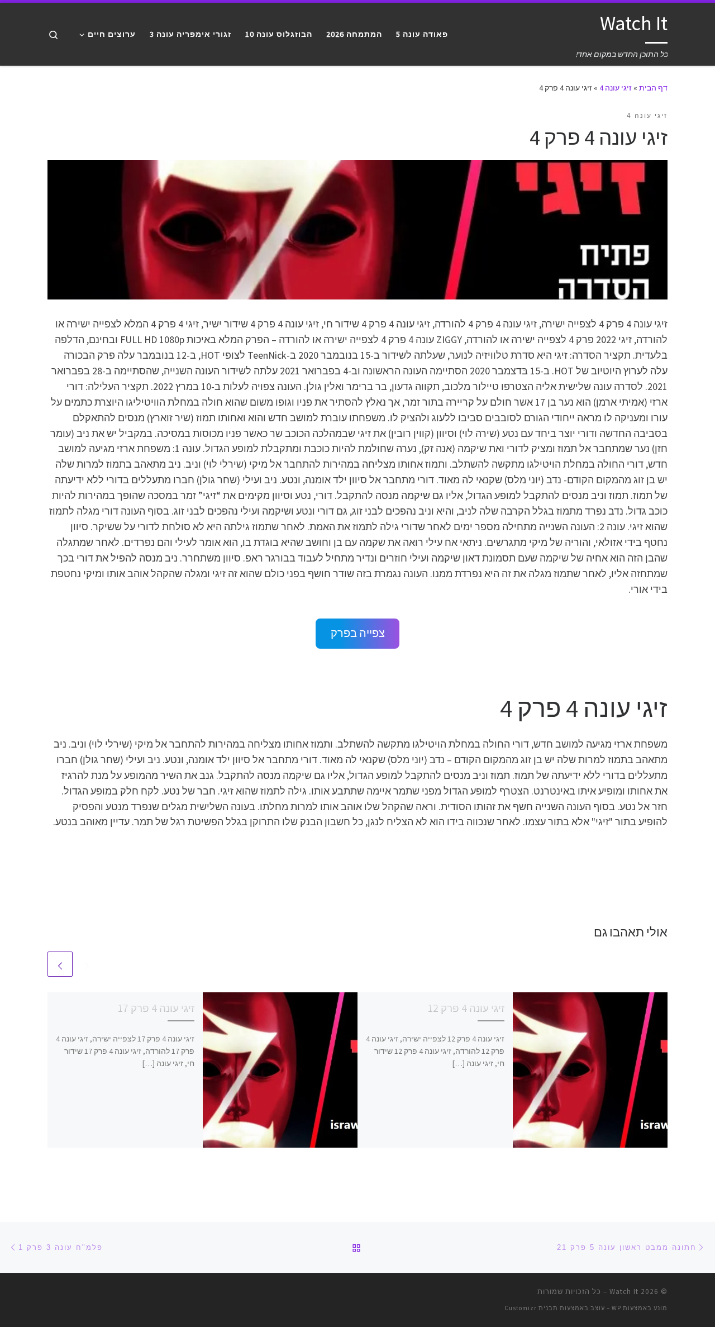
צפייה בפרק (358, 633)
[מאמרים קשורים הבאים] (60, 964)
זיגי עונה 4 (615, 88)
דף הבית (653, 88)
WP (616, 1308)
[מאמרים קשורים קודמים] (86, 964)
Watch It (623, 1291)
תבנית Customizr (531, 1308)
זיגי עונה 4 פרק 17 (155, 1008)
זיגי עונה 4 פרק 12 (465, 1008)
